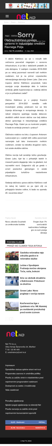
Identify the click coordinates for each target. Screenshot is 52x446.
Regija (13, 22)
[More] (39, 205)
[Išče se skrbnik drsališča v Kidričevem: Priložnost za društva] (12, 281)
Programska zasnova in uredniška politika (22, 373)
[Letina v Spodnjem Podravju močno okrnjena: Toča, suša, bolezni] (12, 268)
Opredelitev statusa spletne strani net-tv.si (23, 369)
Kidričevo (21, 22)
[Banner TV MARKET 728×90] (27, 9)
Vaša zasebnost (12, 389)
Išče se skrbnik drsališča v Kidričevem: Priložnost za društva (32, 281)
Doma (6, 22)
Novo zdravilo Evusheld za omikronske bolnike (15, 223)
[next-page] (11, 319)
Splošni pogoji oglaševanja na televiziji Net (23, 405)
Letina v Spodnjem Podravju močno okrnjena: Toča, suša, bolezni (33, 268)
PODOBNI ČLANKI (15, 242)
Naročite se (40, 428)
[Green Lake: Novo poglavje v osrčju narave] (12, 293)
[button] (7, 16)
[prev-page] (7, 319)
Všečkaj (42, 422)
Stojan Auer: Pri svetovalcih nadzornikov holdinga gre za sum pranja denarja (37, 227)
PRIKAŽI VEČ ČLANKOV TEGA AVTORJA (24, 245)
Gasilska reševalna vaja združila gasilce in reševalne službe (32, 255)
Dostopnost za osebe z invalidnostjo (20, 385)
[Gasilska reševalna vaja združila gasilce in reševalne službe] (12, 255)
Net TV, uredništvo (16, 51)
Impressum (10, 365)
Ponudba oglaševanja (14, 400)
